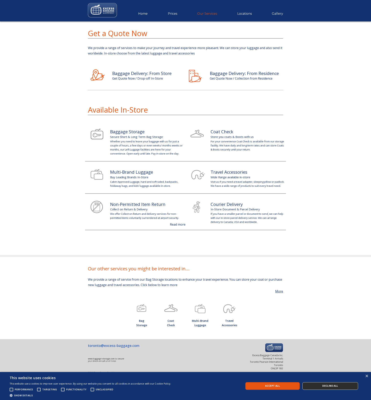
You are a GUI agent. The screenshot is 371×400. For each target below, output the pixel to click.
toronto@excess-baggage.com (114, 345)
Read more (178, 224)
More (279, 291)
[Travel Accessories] (229, 308)
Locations (244, 13)
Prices (172, 13)
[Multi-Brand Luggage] (200, 308)
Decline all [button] (330, 385)
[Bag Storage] (141, 308)
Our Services (207, 13)
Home (143, 13)
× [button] (366, 376)
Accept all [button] (272, 385)
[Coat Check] (171, 308)
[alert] (185, 386)
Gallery (277, 13)
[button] (90, 395)
